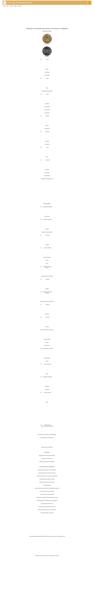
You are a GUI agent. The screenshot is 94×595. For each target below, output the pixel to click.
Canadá (47, 244)
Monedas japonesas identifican (47, 461)
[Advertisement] (47, 18)
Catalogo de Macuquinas (47, 178)
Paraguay (47, 144)
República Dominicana (47, 91)
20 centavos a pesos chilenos (47, 491)
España (47, 288)
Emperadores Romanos (47, 447)
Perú (47, 156)
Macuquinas (47, 175)
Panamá (47, 141)
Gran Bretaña (47, 339)
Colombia (47, 72)
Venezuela (47, 172)
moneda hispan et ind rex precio (47, 482)
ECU (47, 263)
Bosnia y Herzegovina (47, 232)
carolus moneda (47, 485)
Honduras (47, 112)
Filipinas (47, 314)
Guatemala (47, 109)
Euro (47, 402)
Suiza (47, 373)
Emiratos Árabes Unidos (47, 276)
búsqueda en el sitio (52, 536)
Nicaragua (47, 128)
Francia (47, 326)
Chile (47, 69)
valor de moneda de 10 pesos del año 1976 (47, 475)
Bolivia (47, 56)
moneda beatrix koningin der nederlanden (47, 500)
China (47, 260)
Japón (47, 342)
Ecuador (47, 103)
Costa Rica (47, 75)
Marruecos (47, 345)
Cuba (47, 87)
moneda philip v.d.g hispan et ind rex (47, 472)
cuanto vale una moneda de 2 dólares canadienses (47, 488)
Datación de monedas (47, 458)
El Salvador (47, 106)
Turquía (47, 389)
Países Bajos (47, 358)
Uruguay (47, 169)
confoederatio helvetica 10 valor (47, 479)
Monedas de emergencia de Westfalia (47, 434)
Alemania (47, 216)
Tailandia (47, 386)
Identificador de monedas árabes (47, 455)
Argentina (47, 43)
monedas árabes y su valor (47, 512)
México (47, 125)
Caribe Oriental (47, 257)
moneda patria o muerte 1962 (47, 494)
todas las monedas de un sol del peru (47, 509)
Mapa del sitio (61, 536)
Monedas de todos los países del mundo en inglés (47, 555)
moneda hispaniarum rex (47, 503)
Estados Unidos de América (47, 301)
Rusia (47, 361)
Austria (47, 228)
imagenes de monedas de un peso (47, 506)
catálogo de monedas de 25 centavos (47, 469)
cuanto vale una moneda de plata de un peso (47, 497)
